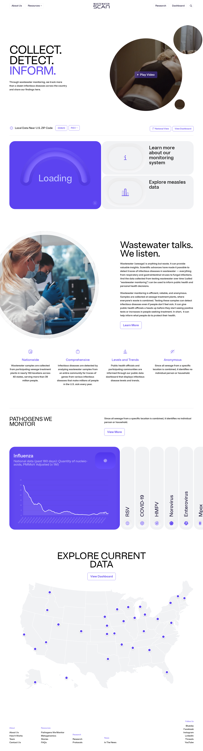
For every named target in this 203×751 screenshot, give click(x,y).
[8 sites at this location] (149, 650)
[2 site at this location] (133, 648)
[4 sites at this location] (117, 609)
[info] (95, 203)
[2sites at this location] (66, 678)
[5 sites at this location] (123, 621)
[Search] (191, 5)
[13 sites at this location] (108, 659)
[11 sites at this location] (167, 672)
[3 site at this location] (140, 606)
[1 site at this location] (122, 644)
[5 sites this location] (144, 631)
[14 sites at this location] (24, 634)
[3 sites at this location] (184, 598)
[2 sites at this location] (170, 603)
